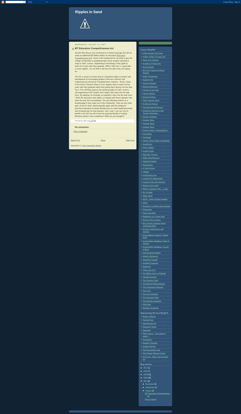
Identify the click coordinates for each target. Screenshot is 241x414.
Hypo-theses (148, 165)
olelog (145, 203)
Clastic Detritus (149, 94)
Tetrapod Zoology (150, 277)
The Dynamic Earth (150, 281)
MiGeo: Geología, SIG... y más (155, 189)
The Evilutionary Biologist (153, 287)
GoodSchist (147, 144)
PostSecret (147, 340)
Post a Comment (80, 132)
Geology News (148, 120)
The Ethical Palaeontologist (154, 284)
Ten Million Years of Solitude (154, 274)
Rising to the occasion (152, 220)
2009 (145, 375)
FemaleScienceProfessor (153, 107)
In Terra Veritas (149, 168)
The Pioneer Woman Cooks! (154, 353)
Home (103, 140)
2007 (145, 381)
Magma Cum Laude (150, 186)
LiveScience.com (150, 175)
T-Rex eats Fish (149, 270)
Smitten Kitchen (149, 347)
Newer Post (75, 140)
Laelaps (146, 172)
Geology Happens (150, 117)
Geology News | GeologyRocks (155, 130)
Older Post (130, 140)
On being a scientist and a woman (156, 206)
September (150, 387)
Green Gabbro (148, 148)
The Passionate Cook (151, 350)
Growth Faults (148, 151)
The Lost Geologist (150, 294)
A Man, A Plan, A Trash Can (154, 57)
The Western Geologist (152, 301)
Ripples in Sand (88, 12)
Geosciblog (147, 134)
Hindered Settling (149, 161)
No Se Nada (147, 192)
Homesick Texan (149, 327)
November (149, 384)
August (148, 391)
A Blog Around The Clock (153, 53)
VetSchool (147, 305)
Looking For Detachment (152, 179)
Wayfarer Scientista (151, 308)
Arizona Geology (149, 83)
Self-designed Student (152, 253)
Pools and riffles (149, 213)
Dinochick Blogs (149, 97)
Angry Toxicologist (150, 76)
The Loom (147, 291)
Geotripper (147, 137)
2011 (145, 368)
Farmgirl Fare (148, 320)
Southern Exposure (150, 263)
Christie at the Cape (151, 90)
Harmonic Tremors (150, 155)
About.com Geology (151, 60)
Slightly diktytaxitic (150, 256)
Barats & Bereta (149, 317)
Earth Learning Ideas (151, 100)
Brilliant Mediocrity (150, 87)
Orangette (147, 330)
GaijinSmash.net (149, 324)
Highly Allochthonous (151, 158)
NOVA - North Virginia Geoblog (155, 199)
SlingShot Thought (150, 260)
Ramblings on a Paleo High (154, 217)
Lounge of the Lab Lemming (154, 182)
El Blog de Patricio (150, 104)
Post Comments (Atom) (91, 146)
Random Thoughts (150, 343)
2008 (145, 378)
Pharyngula (147, 210)
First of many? (151, 399)
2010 (145, 371)
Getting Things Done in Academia (156, 141)
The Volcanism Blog (151, 298)
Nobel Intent (147, 196)
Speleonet (147, 267)
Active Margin (148, 67)
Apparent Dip (148, 80)
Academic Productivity (152, 64)
